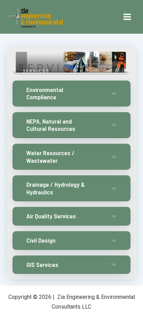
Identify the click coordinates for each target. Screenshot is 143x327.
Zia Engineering (89, 16)
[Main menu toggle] (127, 17)
